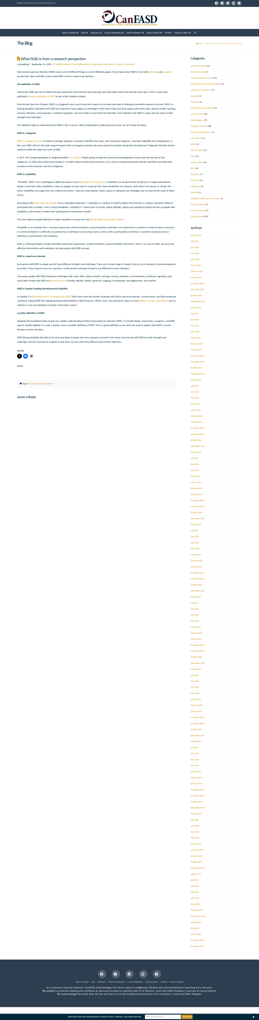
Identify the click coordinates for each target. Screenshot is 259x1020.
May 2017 (195, 892)
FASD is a (29, 141)
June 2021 (195, 609)
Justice (193, 144)
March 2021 (196, 627)
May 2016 (195, 928)
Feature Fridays (197, 114)
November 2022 (197, 507)
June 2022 (195, 537)
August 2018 (196, 814)
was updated (74, 158)
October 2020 (196, 657)
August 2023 (196, 452)
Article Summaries (198, 66)
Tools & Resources (116, 982)
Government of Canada (45, 203)
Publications (196, 186)
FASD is (30, 384)
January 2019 (196, 784)
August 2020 (196, 669)
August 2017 (196, 874)
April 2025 (195, 332)
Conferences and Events (102, 64)
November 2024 (197, 362)
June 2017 (195, 886)
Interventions (196, 138)
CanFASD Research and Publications (72, 64)
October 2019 (196, 729)
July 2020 (194, 675)
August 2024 (196, 380)
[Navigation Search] (195, 32)
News (193, 156)
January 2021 (196, 639)
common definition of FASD (42, 96)
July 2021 (194, 603)
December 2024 (197, 356)
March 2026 (196, 265)
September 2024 (198, 374)
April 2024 (195, 404)
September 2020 (198, 663)
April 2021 (195, 621)
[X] (222, 3)
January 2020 (196, 711)
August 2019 (196, 741)
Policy (193, 168)
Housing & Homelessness (201, 132)
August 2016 (196, 922)
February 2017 (197, 910)
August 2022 (196, 524)
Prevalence (195, 174)
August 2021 (196, 597)
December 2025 (197, 284)
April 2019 (195, 766)
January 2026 (196, 278)
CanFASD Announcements (201, 78)
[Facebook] (216, 3)
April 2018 (195, 838)
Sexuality (194, 192)
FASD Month (39, 384)
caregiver (167, 72)
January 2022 (196, 567)
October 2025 (196, 296)
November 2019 (197, 723)
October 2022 (196, 512)
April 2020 (195, 693)
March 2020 (196, 699)
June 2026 (195, 247)
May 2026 (195, 253)
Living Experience (135, 982)
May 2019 (195, 760)
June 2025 (195, 320)
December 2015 (197, 940)
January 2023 (196, 494)
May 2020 (195, 687)
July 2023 (194, 458)
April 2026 (195, 259)
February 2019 (197, 778)
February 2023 (197, 488)
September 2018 (198, 808)
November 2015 (197, 946)
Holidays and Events (199, 126)
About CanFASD (82, 982)
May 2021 (195, 615)
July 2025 (194, 314)
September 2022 (198, 518)
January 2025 (196, 350)
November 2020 (197, 651)
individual (153, 72)
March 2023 (196, 482)
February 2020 (197, 705)
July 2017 (194, 880)
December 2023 (197, 428)
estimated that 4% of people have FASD (51, 297)
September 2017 (198, 868)
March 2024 (196, 410)
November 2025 (197, 290)
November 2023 (197, 434)
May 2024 (195, 398)
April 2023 (195, 476)
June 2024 (195, 392)
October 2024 (196, 368)
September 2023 (198, 446)
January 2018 (196, 856)
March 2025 (196, 338)
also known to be (58, 281)
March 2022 (196, 555)
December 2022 (197, 501)
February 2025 (197, 344)
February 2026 (197, 271)
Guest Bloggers (197, 120)
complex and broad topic (93, 182)
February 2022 (197, 561)
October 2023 (196, 440)
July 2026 (194, 241)
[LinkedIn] (228, 3)
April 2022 (195, 549)
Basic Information (198, 72)
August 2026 (196, 235)
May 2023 (195, 470)
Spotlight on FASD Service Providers (205, 198)
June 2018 (195, 826)
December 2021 (197, 573)
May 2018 (195, 832)
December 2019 (197, 717)
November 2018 (197, 796)
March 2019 (196, 772)
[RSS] (239, 3)
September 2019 (198, 735)
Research (49, 384)
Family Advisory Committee (202, 108)
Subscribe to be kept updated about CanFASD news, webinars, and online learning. (105, 1017)
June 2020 (195, 681)
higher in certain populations (153, 301)
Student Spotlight (198, 204)
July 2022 (194, 531)
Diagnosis (195, 96)
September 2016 (198, 916)
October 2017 (196, 862)
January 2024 (196, 422)
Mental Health (197, 150)
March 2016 (196, 934)
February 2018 (197, 850)
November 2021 (197, 579)
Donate (164, 982)
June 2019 (195, 753)
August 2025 (196, 308)
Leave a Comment (125, 64)
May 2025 (195, 326)
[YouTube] (233, 3)
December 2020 (197, 645)
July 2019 (194, 747)
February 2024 (197, 416)
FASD (93, 982)
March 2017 (196, 904)
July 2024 (194, 386)
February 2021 (197, 633)
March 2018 (196, 844)
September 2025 (198, 302)
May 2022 (195, 543)
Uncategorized (197, 217)
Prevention (195, 180)
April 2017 (195, 898)
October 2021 (196, 585)
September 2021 (198, 591)
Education (195, 102)
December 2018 (197, 790)
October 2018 (196, 802)
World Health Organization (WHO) (106, 219)
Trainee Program (198, 210)
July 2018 (194, 820)
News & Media (197, 162)
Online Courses (176, 982)
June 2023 (195, 464)
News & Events (152, 982)
